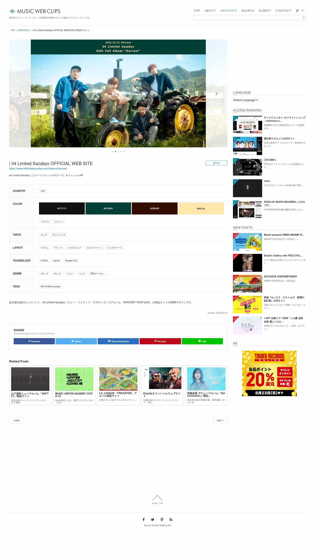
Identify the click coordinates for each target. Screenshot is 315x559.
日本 (43, 190)
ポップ (44, 234)
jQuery (56, 260)
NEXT (219, 420)
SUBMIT (265, 10)
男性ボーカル (96, 273)
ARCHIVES (229, 10)
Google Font (71, 260)
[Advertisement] (269, 62)
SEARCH (248, 10)
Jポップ (44, 273)
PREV (17, 420)
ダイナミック (59, 234)
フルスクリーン (94, 247)
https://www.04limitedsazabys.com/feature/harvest (38, 168)
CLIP (218, 162)
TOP (197, 10)
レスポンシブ (74, 247)
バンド (81, 273)
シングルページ (114, 247)
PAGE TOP (157, 503)
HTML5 (44, 260)
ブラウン (45, 221)
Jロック (57, 273)
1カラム (44, 247)
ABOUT (210, 10)
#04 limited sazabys (50, 286)
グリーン (59, 221)
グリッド (58, 247)
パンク (70, 273)
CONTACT (284, 10)
